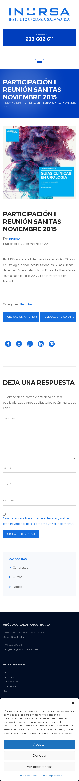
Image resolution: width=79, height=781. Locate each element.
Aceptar (39, 744)
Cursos (17, 577)
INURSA (14, 238)
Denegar (39, 755)
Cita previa (9, 686)
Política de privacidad (51, 775)
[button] (73, 703)
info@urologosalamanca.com (20, 649)
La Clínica (8, 676)
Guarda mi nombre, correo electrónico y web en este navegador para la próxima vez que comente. (38, 521)
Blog (6, 690)
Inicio (6, 103)
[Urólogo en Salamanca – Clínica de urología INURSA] (39, 18)
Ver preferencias (39, 767)
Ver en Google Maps (14, 637)
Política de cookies (26, 775)
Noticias (16, 103)
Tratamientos (11, 681)
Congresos (20, 567)
